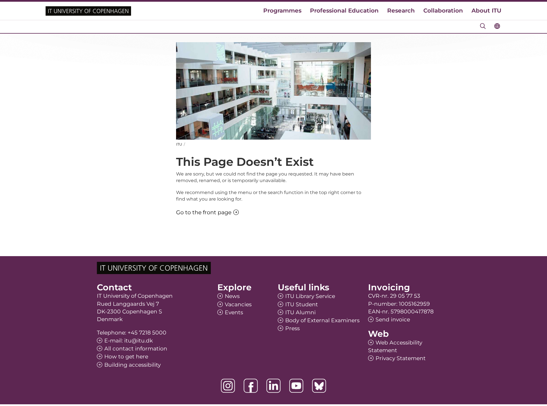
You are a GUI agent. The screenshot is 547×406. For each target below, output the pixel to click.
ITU (179, 144)
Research (401, 10)
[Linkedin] (273, 385)
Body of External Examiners (322, 320)
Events (234, 312)
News (232, 296)
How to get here (126, 356)
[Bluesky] (319, 385)
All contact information (135, 348)
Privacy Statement (400, 358)
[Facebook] (250, 385)
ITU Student (301, 304)
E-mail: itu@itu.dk (128, 340)
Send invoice (392, 319)
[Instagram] (227, 385)
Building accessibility (132, 365)
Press (292, 328)
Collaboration (443, 10)
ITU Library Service (310, 296)
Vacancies (238, 304)
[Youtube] (296, 385)
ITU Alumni (300, 312)
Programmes (282, 10)
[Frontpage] (88, 11)
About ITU (486, 10)
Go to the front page (203, 212)
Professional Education (344, 10)
